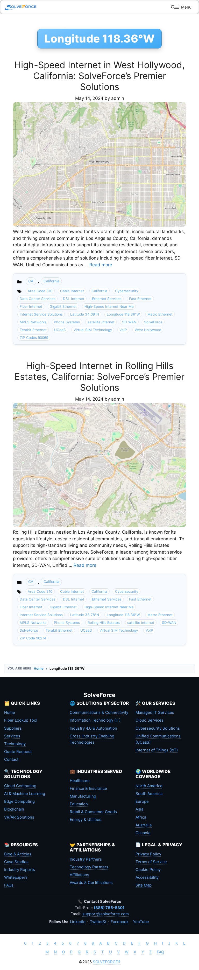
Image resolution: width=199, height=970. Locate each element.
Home (39, 668)
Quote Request (18, 751)
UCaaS (60, 330)
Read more (100, 264)
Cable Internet (72, 291)
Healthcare (80, 780)
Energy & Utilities (85, 819)
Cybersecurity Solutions (158, 728)
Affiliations (79, 874)
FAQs (8, 885)
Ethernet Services (107, 299)
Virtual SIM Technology (93, 330)
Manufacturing (83, 796)
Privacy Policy (148, 854)
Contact (11, 759)
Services (12, 736)
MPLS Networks (33, 322)
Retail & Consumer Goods (93, 811)
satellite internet (101, 322)
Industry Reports (19, 869)
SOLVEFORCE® (106, 961)
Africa (141, 817)
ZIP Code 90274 (33, 638)
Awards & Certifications (91, 882)
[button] (173, 7)
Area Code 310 (40, 291)
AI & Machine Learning (24, 793)
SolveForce (153, 322)
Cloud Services (150, 720)
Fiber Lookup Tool (20, 720)
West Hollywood (148, 330)
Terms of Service (151, 861)
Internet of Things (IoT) (157, 750)
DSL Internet (73, 299)
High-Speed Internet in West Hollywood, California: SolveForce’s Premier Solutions (99, 75)
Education (79, 803)
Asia (139, 809)
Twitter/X (98, 921)
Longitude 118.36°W (123, 314)
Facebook (120, 921)
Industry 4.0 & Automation (93, 728)
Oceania (143, 832)
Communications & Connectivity (99, 712)
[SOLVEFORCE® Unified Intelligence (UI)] (21, 7)
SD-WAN (129, 322)
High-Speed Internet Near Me (109, 306)
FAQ (160, 952)
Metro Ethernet (160, 314)
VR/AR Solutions (19, 817)
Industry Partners (86, 859)
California (51, 281)
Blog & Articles (17, 854)
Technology (15, 743)
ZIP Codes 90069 (34, 338)
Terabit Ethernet (33, 330)
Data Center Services (37, 299)
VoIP (123, 330)
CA (30, 281)
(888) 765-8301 (109, 907)
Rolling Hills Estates (104, 622)
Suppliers (13, 728)
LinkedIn (78, 921)
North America (149, 785)
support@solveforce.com (105, 913)
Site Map (144, 885)
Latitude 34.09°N (84, 314)
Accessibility (147, 877)
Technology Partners (89, 866)
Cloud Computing (20, 785)
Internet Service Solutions (41, 314)
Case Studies (16, 861)
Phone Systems (67, 322)
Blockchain (14, 809)
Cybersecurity (126, 291)
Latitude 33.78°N (84, 615)
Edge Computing (19, 801)
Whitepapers (15, 877)
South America (149, 793)
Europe (142, 801)
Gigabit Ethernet (63, 306)
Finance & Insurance (88, 788)
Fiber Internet (31, 306)
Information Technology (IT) (95, 720)
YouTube (141, 921)
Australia (144, 824)
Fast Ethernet (140, 299)
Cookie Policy (148, 869)
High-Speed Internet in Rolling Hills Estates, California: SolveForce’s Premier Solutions (99, 376)
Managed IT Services (155, 712)
